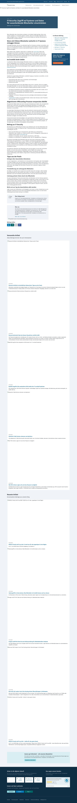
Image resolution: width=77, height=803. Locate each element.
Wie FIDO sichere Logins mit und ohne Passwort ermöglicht (23, 485)
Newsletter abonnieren (30, 760)
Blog (55, 1)
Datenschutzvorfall (11, 67)
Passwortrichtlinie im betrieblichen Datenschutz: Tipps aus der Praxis (25, 285)
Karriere (8, 799)
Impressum (27, 799)
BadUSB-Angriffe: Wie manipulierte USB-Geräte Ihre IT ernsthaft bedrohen (27, 386)
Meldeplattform (43, 799)
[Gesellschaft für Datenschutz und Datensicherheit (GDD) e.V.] (20, 780)
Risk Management (56, 5)
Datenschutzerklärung (35, 799)
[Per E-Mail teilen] (16, 225)
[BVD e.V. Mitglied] (38, 780)
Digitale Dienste (65, 5)
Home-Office (36, 51)
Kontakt (65, 1)
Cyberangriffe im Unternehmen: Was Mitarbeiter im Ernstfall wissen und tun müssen (29, 593)
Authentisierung (23, 134)
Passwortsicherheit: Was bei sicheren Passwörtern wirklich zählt (24, 335)
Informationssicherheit (38, 5)
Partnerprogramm (14, 799)
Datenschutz (28, 5)
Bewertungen (54, 783)
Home (8, 18)
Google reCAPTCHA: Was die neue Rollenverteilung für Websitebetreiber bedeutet (28, 641)
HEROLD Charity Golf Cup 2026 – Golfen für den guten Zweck (23, 741)
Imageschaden (12, 97)
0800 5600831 (16, 1)
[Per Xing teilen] (12, 225)
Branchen (51, 1)
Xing (28, 791)
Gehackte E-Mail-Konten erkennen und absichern (20, 436)
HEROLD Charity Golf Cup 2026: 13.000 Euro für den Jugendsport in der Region (27, 544)
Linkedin (19, 791)
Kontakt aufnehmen (58, 63)
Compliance (47, 5)
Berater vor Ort (60, 1)
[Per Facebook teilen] (19, 225)
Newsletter (11, 791)
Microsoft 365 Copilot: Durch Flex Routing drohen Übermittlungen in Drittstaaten (28, 691)
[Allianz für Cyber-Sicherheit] (29, 780)
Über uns (45, 1)
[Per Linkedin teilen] (8, 225)
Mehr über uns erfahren (20, 216)
